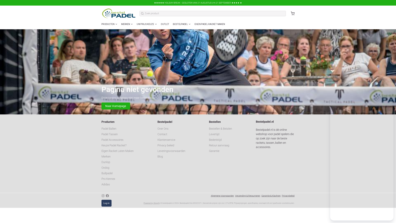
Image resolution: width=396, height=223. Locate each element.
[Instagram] (103, 195)
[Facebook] (107, 195)
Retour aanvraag (219, 145)
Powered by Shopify (152, 203)
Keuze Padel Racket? (114, 145)
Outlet (165, 24)
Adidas (105, 184)
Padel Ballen (108, 128)
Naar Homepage (115, 106)
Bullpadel (107, 173)
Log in (106, 203)
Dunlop (105, 162)
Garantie (214, 151)
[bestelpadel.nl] (118, 13)
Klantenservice (166, 139)
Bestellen (215, 121)
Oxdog (105, 167)
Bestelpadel (180, 24)
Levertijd (214, 134)
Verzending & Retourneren (247, 196)
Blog (160, 156)
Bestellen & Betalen (220, 128)
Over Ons (162, 128)
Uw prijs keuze (145, 24)
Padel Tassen (109, 134)
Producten (107, 24)
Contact (162, 134)
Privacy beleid (165, 145)
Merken (125, 24)
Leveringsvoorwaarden (171, 151)
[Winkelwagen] (291, 13)
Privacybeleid (288, 196)
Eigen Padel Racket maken (210, 24)
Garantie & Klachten (271, 196)
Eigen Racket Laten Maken (117, 151)
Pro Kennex (108, 178)
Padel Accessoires (112, 139)
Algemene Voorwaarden (222, 196)
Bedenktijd (215, 139)
